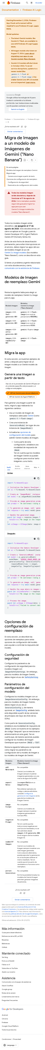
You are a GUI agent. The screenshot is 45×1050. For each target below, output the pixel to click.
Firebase (8, 119)
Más (35, 467)
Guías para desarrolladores (12, 932)
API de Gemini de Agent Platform (22, 397)
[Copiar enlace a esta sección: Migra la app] (27, 353)
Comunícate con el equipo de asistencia (16, 982)
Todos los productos (9, 1030)
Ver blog (5, 957)
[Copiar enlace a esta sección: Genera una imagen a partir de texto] (27, 378)
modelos (16, 253)
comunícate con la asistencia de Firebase (22, 268)
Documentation (10, 10)
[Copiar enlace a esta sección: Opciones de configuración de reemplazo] (24, 630)
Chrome (5, 1019)
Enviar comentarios (15, 131)
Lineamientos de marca (10, 997)
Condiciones (6, 1039)
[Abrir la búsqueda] (27, 2)
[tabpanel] (22, 543)
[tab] (9, 467)
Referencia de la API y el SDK (12, 936)
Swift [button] (9, 467)
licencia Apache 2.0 (11, 912)
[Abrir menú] (3, 3)
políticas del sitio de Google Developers (24, 914)
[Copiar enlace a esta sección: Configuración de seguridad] (21, 658)
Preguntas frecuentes (10, 1000)
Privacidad (17, 1039)
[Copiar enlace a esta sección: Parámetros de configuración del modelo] (17, 691)
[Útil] (22, 126)
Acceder (38, 3)
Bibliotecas (6, 944)
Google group (7, 989)
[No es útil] (25, 126)
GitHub (4, 947)
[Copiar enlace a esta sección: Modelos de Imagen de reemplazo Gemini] (7, 286)
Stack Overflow (7, 986)
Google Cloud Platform (10, 1026)
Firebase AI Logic (31, 10)
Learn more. (31, 82)
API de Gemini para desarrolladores (24, 393)
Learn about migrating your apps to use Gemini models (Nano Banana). (23, 56)
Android (5, 1015)
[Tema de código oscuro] (35, 478)
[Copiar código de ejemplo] (38, 478)
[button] (17, 467)
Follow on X (6, 965)
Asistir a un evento (8, 972)
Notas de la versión (9, 993)
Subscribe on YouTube (10, 968)
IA (8, 122)
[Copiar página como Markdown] (32, 160)
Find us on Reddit (8, 961)
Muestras (5, 940)
